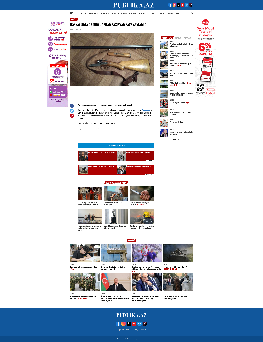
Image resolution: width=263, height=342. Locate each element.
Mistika (162, 13)
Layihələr (178, 13)
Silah (91, 129)
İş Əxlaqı (144, 330)
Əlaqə (137, 330)
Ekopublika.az (143, 13)
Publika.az (146, 110)
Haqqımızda (120, 330)
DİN (86, 129)
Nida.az (83, 13)
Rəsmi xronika (93, 13)
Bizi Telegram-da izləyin (116, 145)
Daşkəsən (98, 129)
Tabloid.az (132, 13)
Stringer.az (122, 13)
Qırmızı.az (104, 13)
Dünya (113, 13)
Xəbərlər (129, 330)
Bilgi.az (153, 13)
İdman (170, 13)
